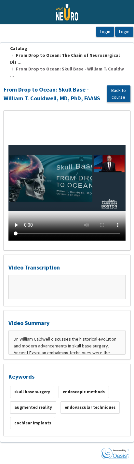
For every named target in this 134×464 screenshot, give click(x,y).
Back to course (118, 93)
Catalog (18, 48)
